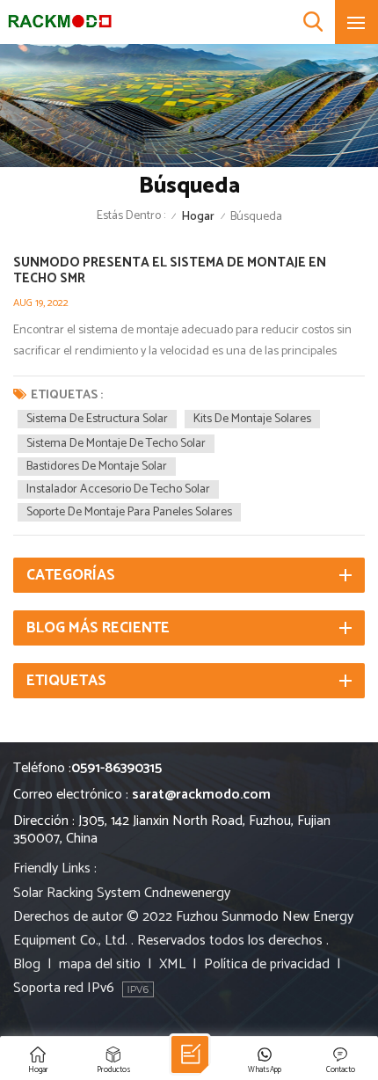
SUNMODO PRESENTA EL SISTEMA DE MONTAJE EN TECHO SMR (169, 271)
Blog (26, 964)
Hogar (197, 216)
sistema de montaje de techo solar (116, 443)
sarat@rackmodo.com (201, 794)
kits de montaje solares (252, 419)
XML (172, 964)
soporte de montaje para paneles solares (129, 512)
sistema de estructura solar (97, 419)
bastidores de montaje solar (96, 466)
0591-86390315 (116, 768)
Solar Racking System (77, 893)
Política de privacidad (267, 964)
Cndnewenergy (187, 893)
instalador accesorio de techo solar (118, 489)
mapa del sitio (100, 964)
